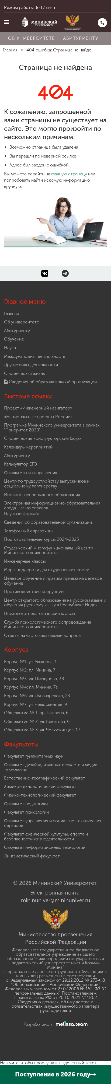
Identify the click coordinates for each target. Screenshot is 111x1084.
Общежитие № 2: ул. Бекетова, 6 (37, 721)
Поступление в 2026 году (52, 1074)
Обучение (14, 339)
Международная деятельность (34, 356)
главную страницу (69, 173)
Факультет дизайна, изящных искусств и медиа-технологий (51, 767)
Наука (10, 347)
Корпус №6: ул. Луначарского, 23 (37, 695)
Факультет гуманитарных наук (33, 756)
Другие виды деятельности (31, 364)
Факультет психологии (26, 812)
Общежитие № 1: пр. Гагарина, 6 (36, 712)
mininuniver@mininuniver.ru (55, 900)
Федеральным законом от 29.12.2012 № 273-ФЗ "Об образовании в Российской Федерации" (57, 982)
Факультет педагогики (26, 803)
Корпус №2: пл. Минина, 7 (29, 670)
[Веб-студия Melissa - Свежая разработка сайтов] (71, 1024)
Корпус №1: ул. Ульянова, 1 (30, 661)
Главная (11, 313)
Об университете (31, 38)
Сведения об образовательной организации (52, 381)
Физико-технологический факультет (40, 795)
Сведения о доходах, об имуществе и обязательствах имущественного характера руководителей (55, 1006)
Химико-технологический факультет (40, 786)
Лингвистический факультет (32, 856)
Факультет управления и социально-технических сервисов (52, 823)
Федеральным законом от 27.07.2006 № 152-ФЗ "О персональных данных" (55, 991)
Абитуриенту (80, 38)
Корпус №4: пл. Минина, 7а (31, 687)
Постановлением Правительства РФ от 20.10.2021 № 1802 (55, 995)
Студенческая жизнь (24, 373)
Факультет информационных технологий (44, 847)
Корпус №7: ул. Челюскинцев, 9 (35, 704)
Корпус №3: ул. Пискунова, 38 (34, 678)
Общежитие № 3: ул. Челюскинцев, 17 (42, 729)
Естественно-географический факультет (44, 778)
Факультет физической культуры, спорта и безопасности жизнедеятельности (46, 836)
